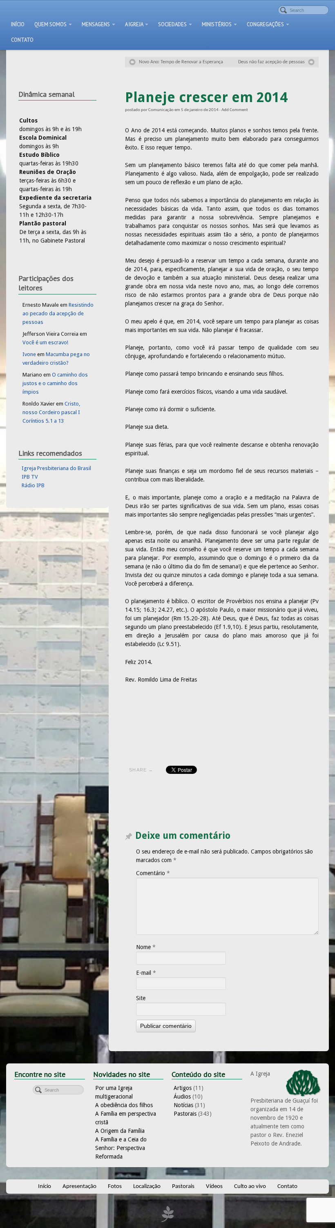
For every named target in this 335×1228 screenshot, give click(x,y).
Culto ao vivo (250, 1186)
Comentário (153, 873)
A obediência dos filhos (124, 1105)
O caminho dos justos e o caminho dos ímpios (55, 383)
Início (18, 24)
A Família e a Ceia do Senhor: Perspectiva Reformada (121, 1148)
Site (140, 998)
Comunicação (161, 110)
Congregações (265, 24)
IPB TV (30, 477)
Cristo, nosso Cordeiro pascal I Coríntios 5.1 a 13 (51, 412)
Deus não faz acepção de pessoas (271, 62)
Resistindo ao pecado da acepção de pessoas (58, 313)
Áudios (182, 1096)
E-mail (146, 972)
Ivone (29, 354)
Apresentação (79, 1186)
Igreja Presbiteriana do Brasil (56, 468)
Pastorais (185, 1113)
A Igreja (134, 24)
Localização (147, 1186)
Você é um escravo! (45, 342)
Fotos (115, 1186)
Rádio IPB (33, 485)
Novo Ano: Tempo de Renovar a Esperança (181, 62)
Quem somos (50, 24)
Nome (146, 947)
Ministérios (217, 24)
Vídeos (214, 1186)
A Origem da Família (120, 1131)
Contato (22, 39)
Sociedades (172, 24)
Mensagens (96, 24)
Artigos (183, 1088)
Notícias (183, 1105)
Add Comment (234, 110)
